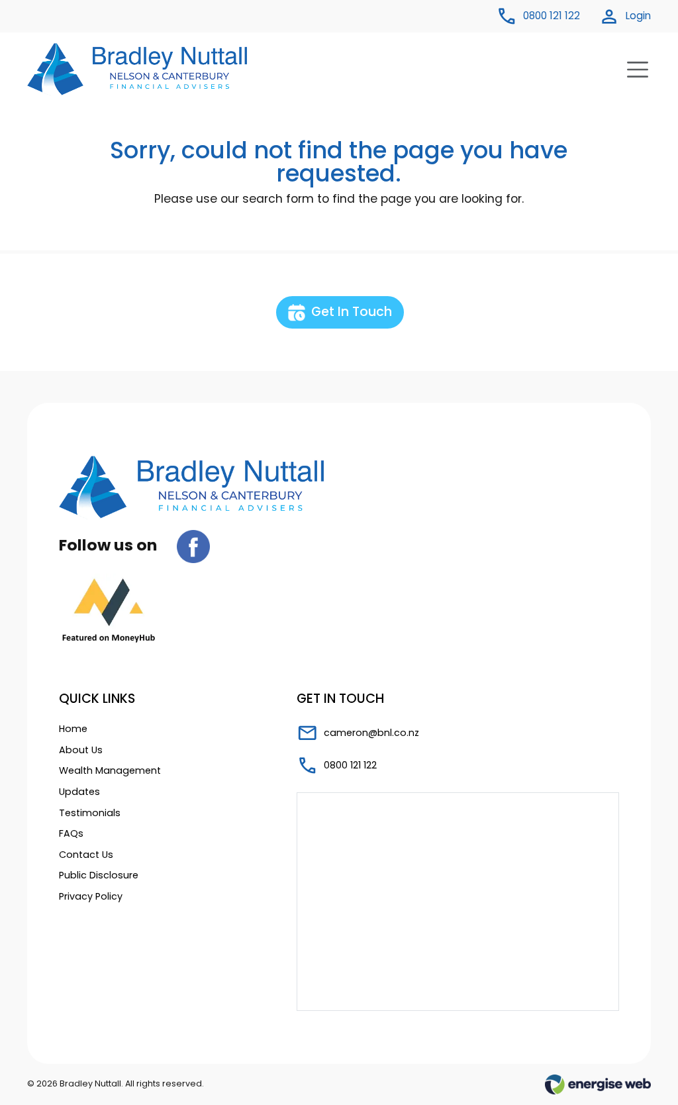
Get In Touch (350, 312)
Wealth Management (110, 770)
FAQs (71, 833)
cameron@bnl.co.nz (370, 732)
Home (73, 728)
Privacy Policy (90, 896)
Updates (79, 791)
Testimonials (90, 812)
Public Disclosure (98, 875)
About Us (81, 750)
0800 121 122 (349, 765)
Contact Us (86, 854)
